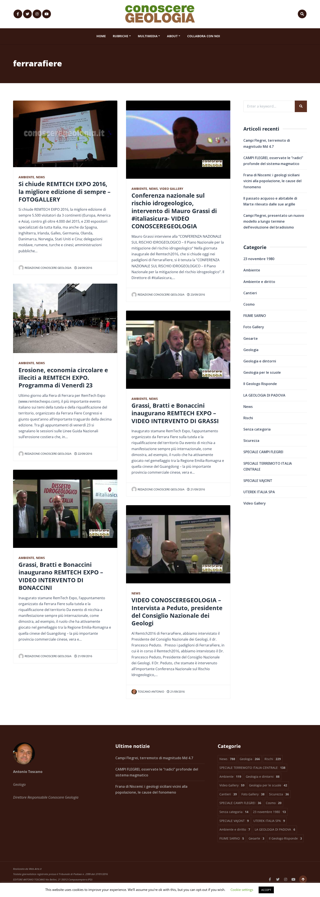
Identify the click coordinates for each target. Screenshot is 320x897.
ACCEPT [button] (266, 890)
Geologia (250, 349)
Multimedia (148, 36)
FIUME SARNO (254, 315)
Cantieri (250, 293)
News (40, 177)
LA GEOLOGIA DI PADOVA (264, 395)
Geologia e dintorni (259, 361)
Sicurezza (251, 440)
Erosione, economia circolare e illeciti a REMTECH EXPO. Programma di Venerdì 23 (63, 377)
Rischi (248, 418)
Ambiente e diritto (259, 281)
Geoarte (250, 338)
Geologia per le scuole (262, 372)
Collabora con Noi (203, 36)
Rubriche (120, 36)
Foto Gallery (253, 327)
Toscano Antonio (151, 691)
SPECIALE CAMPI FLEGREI (263, 451)
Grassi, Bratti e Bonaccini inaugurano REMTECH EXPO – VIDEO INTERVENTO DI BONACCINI (61, 576)
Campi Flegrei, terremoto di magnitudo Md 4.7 (154, 758)
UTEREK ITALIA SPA (259, 492)
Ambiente (26, 177)
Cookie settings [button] (242, 889)
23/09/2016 (197, 294)
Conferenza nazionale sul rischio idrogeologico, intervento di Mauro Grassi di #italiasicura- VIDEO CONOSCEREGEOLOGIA (174, 210)
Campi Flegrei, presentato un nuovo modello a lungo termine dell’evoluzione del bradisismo (273, 221)
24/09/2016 (84, 268)
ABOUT (172, 36)
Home (101, 36)
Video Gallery (171, 189)
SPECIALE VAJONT (257, 480)
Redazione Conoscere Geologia (48, 268)
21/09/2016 (84, 656)
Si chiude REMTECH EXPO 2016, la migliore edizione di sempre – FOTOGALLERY (65, 191)
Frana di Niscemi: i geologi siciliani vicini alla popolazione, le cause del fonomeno (272, 181)
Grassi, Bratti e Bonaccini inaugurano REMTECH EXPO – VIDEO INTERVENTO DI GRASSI (175, 413)
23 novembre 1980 (258, 258)
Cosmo (249, 304)
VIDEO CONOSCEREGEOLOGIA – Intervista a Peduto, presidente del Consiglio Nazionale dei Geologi (176, 611)
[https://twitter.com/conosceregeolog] (27, 14)
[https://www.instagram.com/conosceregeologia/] (37, 14)
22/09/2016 (84, 454)
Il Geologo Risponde (260, 383)
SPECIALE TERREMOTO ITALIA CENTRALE (267, 466)
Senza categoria (257, 429)
